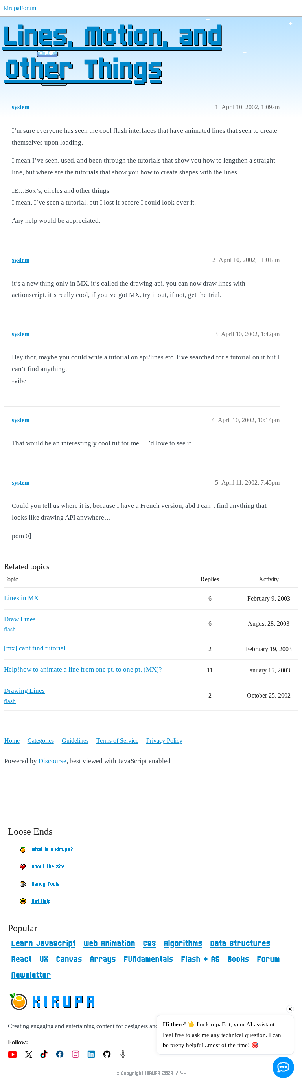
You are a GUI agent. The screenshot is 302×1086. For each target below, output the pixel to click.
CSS (149, 944)
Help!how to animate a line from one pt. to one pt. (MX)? (83, 669)
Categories (41, 740)
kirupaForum (20, 8)
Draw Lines (20, 619)
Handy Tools (45, 884)
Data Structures (240, 944)
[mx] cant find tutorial (35, 648)
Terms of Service (117, 740)
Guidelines (75, 740)
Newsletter (31, 975)
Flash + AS (200, 959)
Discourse (52, 761)
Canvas (69, 959)
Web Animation (109, 944)
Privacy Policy (164, 740)
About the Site (47, 867)
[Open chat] (283, 1067)
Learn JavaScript (43, 944)
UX (43, 959)
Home (12, 740)
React (21, 959)
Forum (268, 959)
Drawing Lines (24, 690)
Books (238, 959)
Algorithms (183, 944)
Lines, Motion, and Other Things (111, 53)
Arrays (103, 959)
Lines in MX (21, 598)
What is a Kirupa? (52, 849)
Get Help (40, 901)
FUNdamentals (148, 959)
